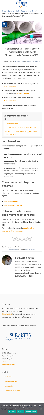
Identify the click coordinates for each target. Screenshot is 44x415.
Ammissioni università (12, 391)
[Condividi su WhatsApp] (14, 239)
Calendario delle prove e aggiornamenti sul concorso (22, 132)
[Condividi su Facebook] (18, 239)
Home (4, 11)
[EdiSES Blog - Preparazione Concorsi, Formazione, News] (22, 4)
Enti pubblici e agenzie (31, 247)
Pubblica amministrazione (30, 11)
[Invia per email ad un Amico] (26, 239)
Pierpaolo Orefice (33, 61)
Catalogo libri (9, 386)
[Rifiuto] (41, 409)
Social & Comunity (11, 381)
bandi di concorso (30, 249)
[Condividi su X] (22, 239)
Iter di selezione (12, 123)
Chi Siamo (8, 377)
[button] (3, 4)
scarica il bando (10, 100)
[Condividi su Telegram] (30, 239)
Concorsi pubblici (14, 11)
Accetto (12, 411)
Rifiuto (20, 411)
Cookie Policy (31, 411)
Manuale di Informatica (13, 205)
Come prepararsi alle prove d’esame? (21, 127)
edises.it (4, 362)
